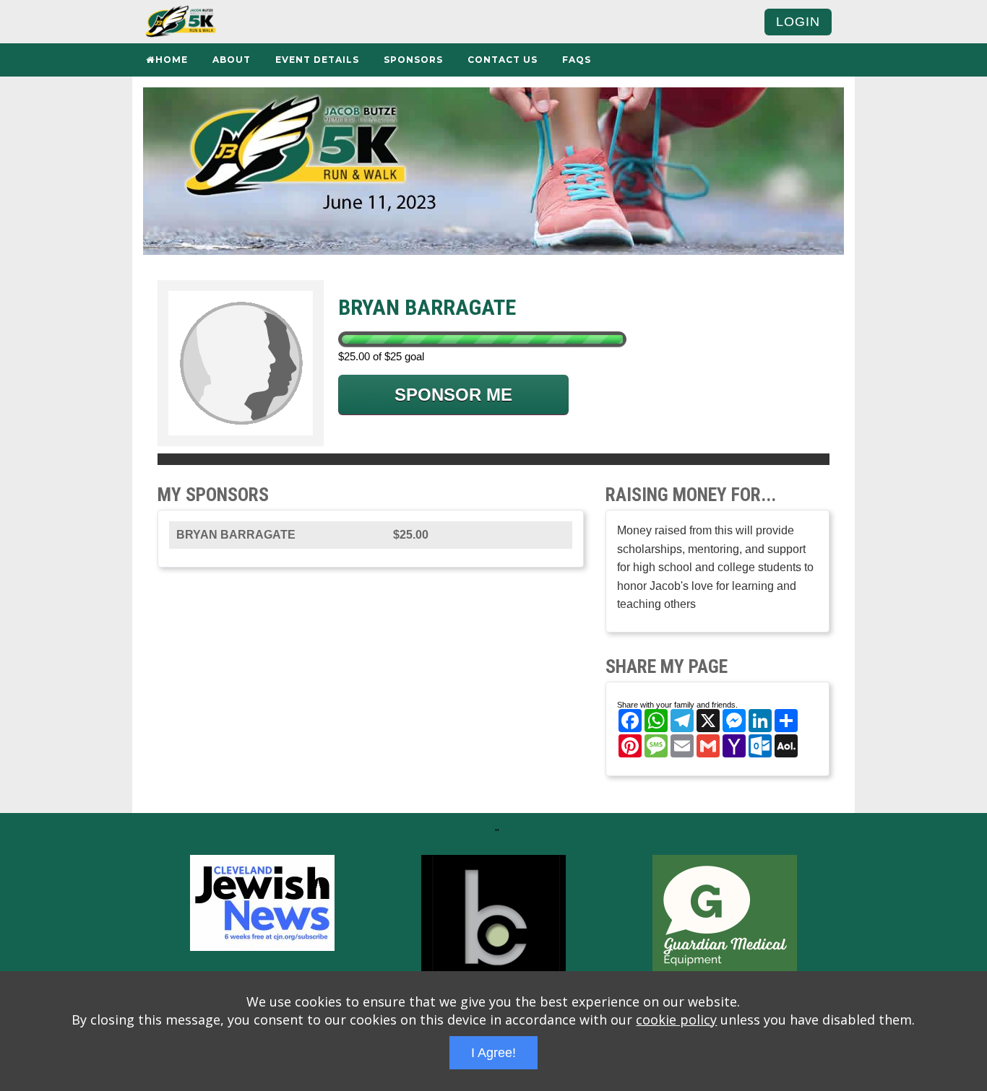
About (231, 59)
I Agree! (493, 1053)
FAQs (576, 59)
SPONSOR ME (453, 394)
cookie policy (676, 1019)
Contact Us (502, 59)
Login (798, 21)
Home (171, 59)
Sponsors (413, 59)
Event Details (317, 59)
